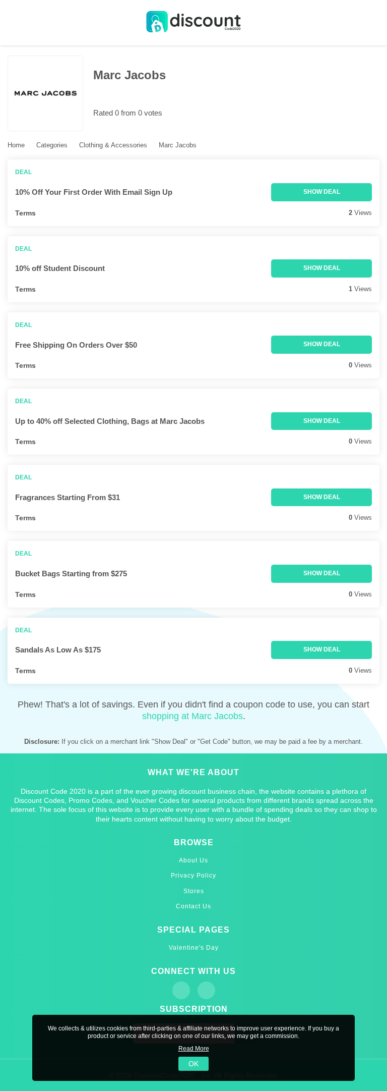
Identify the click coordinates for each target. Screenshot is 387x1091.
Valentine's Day (194, 947)
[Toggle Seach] (371, 23)
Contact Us (193, 906)
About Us (193, 860)
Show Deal (321, 191)
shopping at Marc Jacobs (192, 716)
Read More (193, 1049)
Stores (193, 891)
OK (193, 1064)
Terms (25, 213)
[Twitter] (206, 990)
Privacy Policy (193, 875)
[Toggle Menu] (15, 23)
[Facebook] (181, 990)
